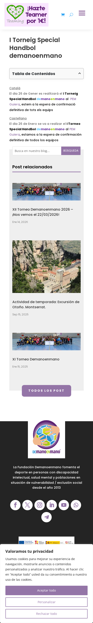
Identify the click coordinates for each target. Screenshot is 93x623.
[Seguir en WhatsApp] (76, 505)
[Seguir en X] (27, 505)
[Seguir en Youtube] (64, 505)
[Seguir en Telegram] (46, 517)
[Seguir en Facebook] (15, 505)
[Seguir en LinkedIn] (51, 505)
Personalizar (47, 602)
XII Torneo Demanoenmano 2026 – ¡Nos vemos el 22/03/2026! (42, 212)
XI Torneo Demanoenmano (35, 359)
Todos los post (46, 390)
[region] (46, 583)
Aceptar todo (46, 590)
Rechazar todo (46, 614)
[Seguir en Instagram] (39, 505)
